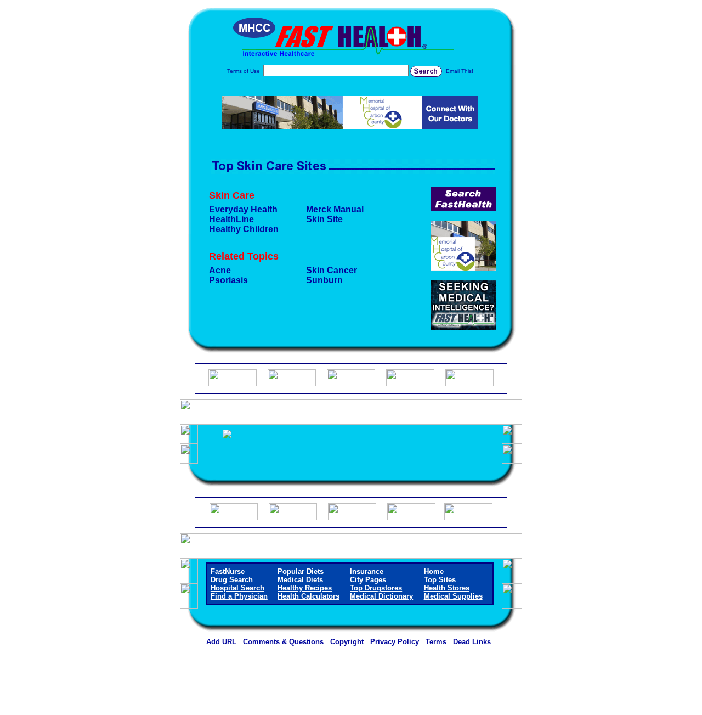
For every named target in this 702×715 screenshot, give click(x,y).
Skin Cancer (331, 270)
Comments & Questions (283, 642)
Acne (220, 270)
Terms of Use (243, 71)
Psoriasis (228, 280)
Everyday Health (243, 209)
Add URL (221, 642)
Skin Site (324, 219)
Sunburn (324, 280)
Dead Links (472, 642)
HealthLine (231, 219)
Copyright (347, 642)
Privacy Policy (394, 642)
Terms (436, 642)
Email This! (459, 71)
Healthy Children (244, 229)
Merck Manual (335, 209)
